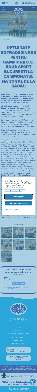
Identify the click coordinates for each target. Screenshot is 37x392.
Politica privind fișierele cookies (15, 189)
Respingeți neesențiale (18, 203)
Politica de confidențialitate (13, 191)
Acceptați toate (18, 197)
